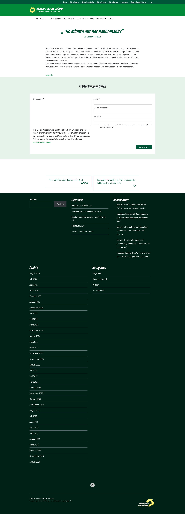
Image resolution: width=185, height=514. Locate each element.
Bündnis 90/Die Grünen (50, 8)
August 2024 (35, 336)
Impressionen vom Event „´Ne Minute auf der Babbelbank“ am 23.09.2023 (116, 183)
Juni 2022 (34, 422)
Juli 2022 (33, 416)
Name (97, 99)
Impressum (124, 2)
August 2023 (35, 364)
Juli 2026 (33, 279)
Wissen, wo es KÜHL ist (82, 205)
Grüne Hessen (74, 2)
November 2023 (36, 353)
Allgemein (49, 75)
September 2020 (37, 456)
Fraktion (81, 18)
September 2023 (37, 359)
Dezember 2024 (36, 330)
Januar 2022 (35, 439)
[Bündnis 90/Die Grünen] (33, 10)
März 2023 (34, 382)
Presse (111, 18)
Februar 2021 (35, 450)
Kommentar (38, 99)
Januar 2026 (35, 302)
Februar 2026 (35, 296)
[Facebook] (92, 485)
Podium (95, 285)
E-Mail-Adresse (101, 107)
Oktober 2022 (35, 399)
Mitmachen (68, 18)
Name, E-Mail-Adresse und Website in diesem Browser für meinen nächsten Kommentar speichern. (125, 126)
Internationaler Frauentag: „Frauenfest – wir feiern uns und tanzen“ (132, 230)
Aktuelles (41, 18)
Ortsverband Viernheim (48, 11)
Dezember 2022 (36, 393)
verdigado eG (66, 501)
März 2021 (34, 444)
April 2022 (34, 427)
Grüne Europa (113, 2)
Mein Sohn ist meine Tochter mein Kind (68, 181)
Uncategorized (98, 290)
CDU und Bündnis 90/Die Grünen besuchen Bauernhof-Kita (132, 217)
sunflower (46, 501)
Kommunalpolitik (99, 279)
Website (97, 116)
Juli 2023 (33, 370)
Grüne (65, 2)
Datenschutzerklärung (138, 2)
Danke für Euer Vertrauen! (83, 231)
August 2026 (35, 273)
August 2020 (35, 462)
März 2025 (34, 324)
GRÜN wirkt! (55, 18)
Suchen (33, 199)
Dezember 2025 (36, 307)
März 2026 (34, 290)
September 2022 (37, 404)
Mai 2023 (33, 376)
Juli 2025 (33, 313)
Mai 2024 (33, 342)
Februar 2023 (35, 387)
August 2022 (35, 410)
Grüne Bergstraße (88, 2)
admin (119, 204)
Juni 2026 (34, 285)
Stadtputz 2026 (78, 225)
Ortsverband (96, 18)
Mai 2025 (33, 319)
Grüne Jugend (101, 2)
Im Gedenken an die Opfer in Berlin (87, 211)
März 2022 (34, 433)
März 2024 (34, 347)
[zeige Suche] (152, 2)
